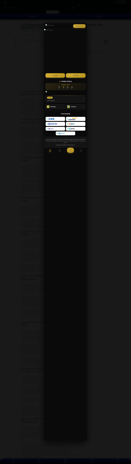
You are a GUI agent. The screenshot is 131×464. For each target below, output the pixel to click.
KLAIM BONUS (79, 26)
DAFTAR (75, 75)
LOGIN (55, 75)
